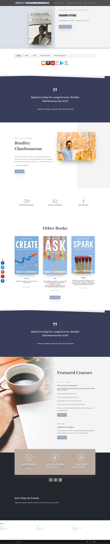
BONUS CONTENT (45, 55)
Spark (1, 526)
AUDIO (34, 55)
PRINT (26, 55)
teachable (61, 467)
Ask (37, 526)
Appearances (70, 3)
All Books (55, 297)
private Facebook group (28, 467)
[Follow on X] (55, 480)
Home (55, 3)
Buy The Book (65, 26)
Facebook (88, 467)
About (84, 3)
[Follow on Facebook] (51, 480)
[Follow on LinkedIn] (60, 480)
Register (62, 415)
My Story (19, 171)
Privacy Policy (18, 542)
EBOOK (18, 55)
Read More (26, 287)
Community (78, 3)
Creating (61, 3)
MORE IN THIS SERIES (59, 55)
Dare (74, 526)
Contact (90, 3)
